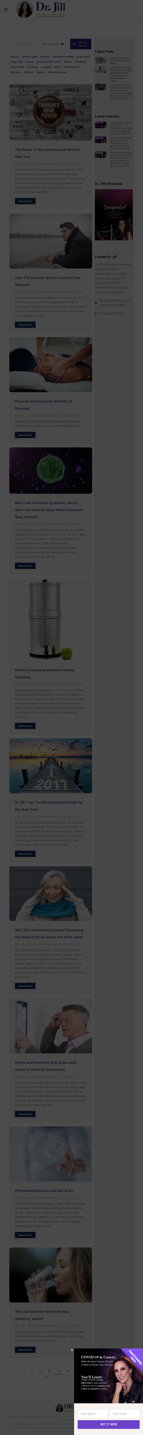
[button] (72, 1349)
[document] (71, 717)
